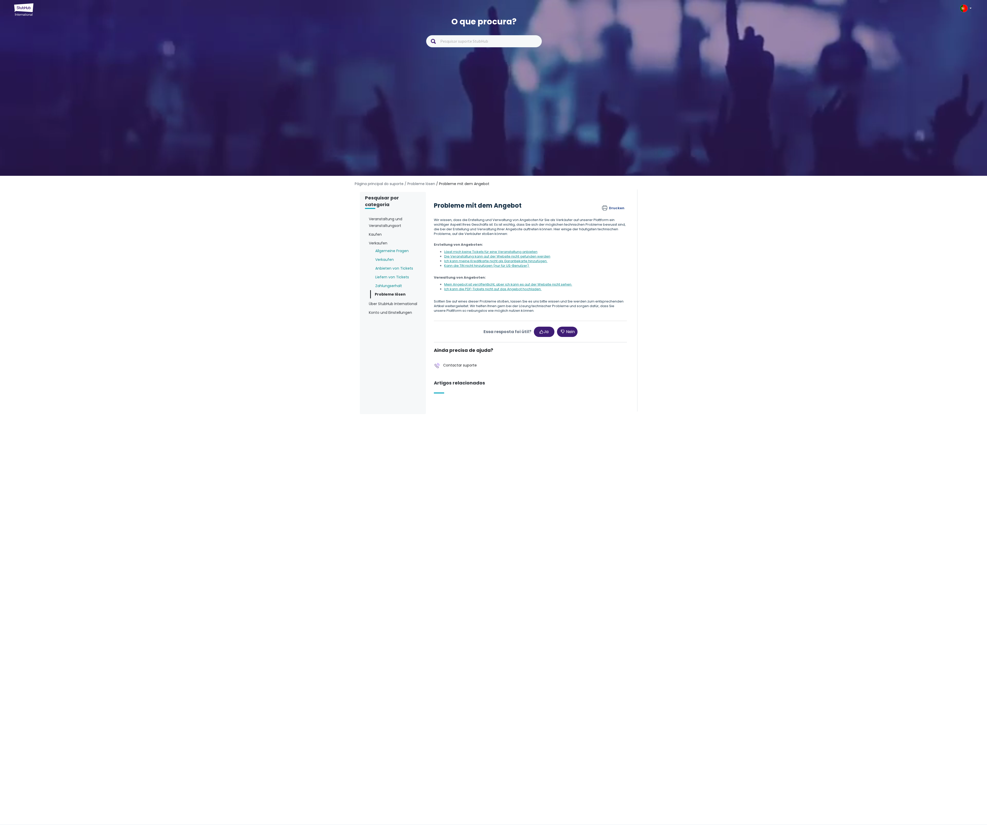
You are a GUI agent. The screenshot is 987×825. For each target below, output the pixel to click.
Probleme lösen (390, 294)
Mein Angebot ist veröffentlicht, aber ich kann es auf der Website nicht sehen (508, 284)
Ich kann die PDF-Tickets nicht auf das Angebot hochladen (493, 289)
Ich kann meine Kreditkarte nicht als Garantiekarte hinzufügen (495, 261)
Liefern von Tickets (392, 277)
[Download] (484, 356)
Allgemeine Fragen (392, 250)
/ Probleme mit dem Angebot (462, 183)
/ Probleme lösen (420, 183)
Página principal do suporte (380, 183)
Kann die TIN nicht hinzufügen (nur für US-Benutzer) (486, 265)
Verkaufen (384, 259)
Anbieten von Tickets (394, 268)
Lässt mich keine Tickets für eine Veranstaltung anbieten (490, 251)
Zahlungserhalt (388, 285)
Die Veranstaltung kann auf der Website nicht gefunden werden (497, 256)
